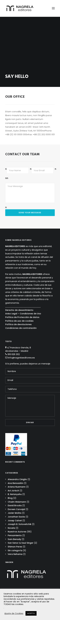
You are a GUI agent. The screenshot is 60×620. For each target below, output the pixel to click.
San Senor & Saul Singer (20, 542)
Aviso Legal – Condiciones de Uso (23, 313)
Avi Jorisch (13, 490)
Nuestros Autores (17, 531)
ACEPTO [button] (31, 613)
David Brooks (15, 505)
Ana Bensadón (15, 483)
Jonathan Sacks (16, 516)
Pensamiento (15, 535)
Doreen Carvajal (16, 509)
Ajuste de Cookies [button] (13, 613)
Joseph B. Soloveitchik (19, 524)
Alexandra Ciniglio (17, 479)
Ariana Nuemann (16, 486)
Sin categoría (15, 550)
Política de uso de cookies (19, 320)
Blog (10, 498)
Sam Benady (14, 539)
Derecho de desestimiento (19, 310)
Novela (11, 528)
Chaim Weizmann (17, 501)
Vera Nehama (15, 554)
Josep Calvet (15, 520)
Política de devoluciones (18, 324)
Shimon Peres (15, 546)
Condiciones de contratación (21, 328)
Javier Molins (14, 512)
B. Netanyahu (15, 494)
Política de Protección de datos (22, 317)
